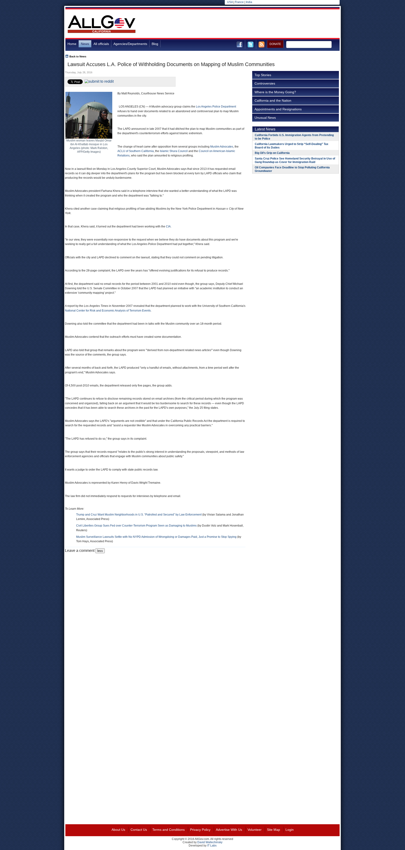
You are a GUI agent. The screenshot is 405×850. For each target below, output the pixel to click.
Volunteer (255, 829)
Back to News (77, 56)
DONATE (275, 44)
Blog (155, 44)
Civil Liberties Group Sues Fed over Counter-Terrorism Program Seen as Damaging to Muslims (136, 525)
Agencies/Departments (130, 44)
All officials (101, 44)
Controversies (265, 83)
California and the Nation (273, 100)
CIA (168, 226)
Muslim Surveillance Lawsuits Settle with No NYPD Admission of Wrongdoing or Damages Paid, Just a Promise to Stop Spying (156, 536)
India (249, 2)
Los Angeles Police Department (216, 106)
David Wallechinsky (209, 842)
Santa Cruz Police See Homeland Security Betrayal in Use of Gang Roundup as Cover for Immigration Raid (295, 160)
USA (230, 2)
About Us (118, 829)
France (239, 2)
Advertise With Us (229, 829)
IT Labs (212, 845)
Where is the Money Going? (275, 92)
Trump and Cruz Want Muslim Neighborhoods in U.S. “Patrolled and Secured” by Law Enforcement (139, 514)
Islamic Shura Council (174, 151)
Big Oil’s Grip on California (272, 153)
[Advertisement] (254, 24)
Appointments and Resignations (278, 109)
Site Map (273, 829)
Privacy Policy (200, 829)
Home (72, 44)
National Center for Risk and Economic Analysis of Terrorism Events (108, 310)
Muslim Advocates (221, 146)
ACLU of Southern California (135, 151)
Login (289, 829)
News (85, 44)
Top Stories (263, 75)
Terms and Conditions (168, 829)
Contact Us (139, 829)
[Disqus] (155, 611)
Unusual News (265, 117)
